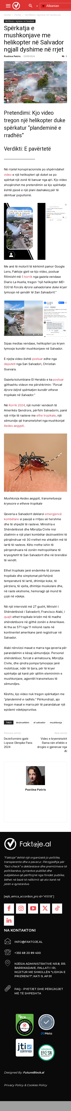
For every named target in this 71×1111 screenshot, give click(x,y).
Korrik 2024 (17, 405)
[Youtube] (33, 909)
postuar (37, 359)
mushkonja (56, 722)
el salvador (40, 722)
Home (7, 15)
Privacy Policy (13, 1085)
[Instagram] (21, 909)
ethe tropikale (46, 415)
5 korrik (27, 277)
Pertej (18, 15)
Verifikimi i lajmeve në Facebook (43, 15)
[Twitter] (45, 909)
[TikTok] (57, 909)
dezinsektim (22, 722)
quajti (8, 617)
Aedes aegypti (14, 426)
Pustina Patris (12, 56)
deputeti (10, 364)
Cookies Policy (37, 1085)
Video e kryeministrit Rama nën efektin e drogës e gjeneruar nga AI (52, 745)
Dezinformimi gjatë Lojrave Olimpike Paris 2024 (18, 743)
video (8, 174)
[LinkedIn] (9, 921)
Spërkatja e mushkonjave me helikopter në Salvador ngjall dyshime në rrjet (34, 38)
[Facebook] (9, 909)
